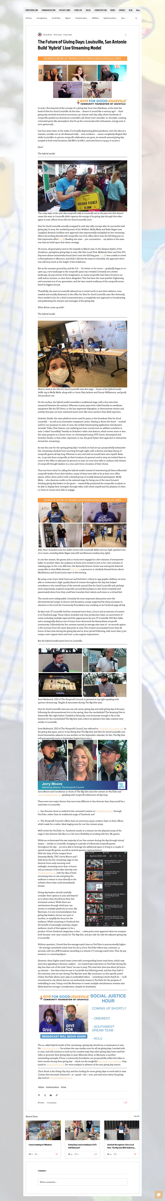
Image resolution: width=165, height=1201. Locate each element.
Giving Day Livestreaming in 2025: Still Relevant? (82, 1146)
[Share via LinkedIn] (51, 1095)
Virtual (63, 1087)
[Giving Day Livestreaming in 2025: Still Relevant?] (82, 1130)
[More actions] (125, 34)
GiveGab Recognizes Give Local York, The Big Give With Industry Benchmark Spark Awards (120, 1146)
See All (136, 1116)
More (123, 18)
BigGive (68, 18)
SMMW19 (95, 18)
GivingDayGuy (42, 18)
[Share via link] (57, 1095)
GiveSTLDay (56, 18)
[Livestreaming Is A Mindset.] (43, 1130)
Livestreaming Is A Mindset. (40, 1144)
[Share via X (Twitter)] (45, 1095)
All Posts (29, 18)
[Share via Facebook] (39, 1095)
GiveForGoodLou (81, 18)
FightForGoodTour (110, 18)
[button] (64, 10)
